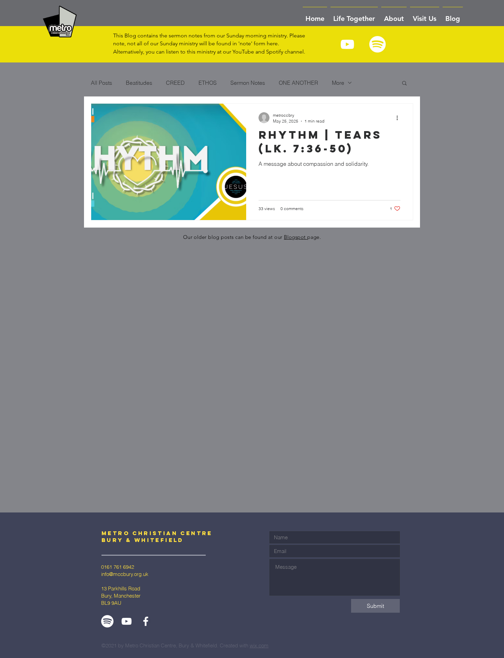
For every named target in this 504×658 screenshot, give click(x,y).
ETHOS (208, 82)
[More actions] (399, 118)
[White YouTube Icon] (347, 44)
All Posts (101, 82)
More (338, 82)
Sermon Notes (247, 82)
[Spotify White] (377, 44)
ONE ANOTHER (298, 82)
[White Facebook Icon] (146, 621)
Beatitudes (139, 82)
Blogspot (295, 237)
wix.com (259, 645)
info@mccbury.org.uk (124, 574)
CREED (175, 82)
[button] (394, 15)
